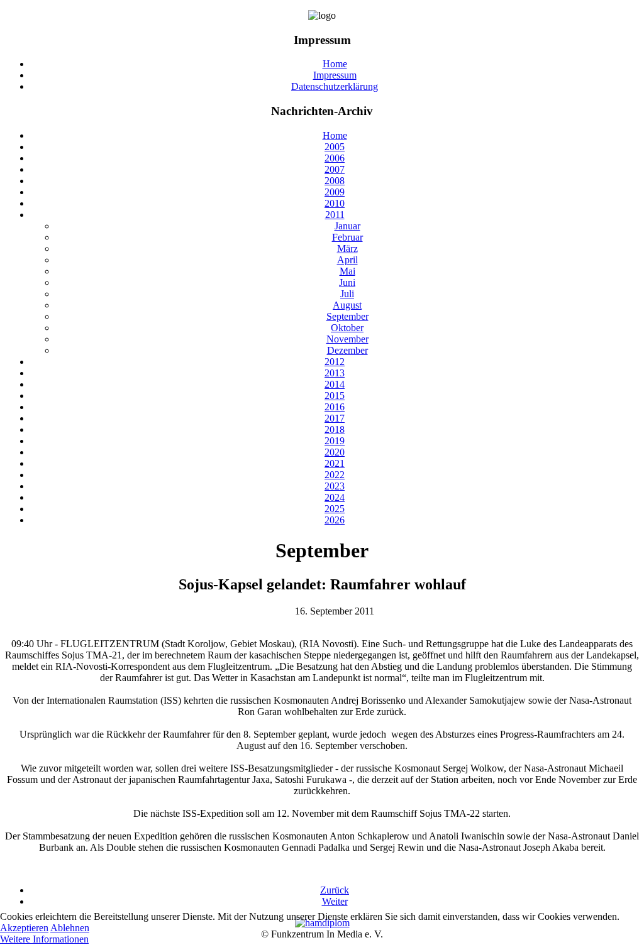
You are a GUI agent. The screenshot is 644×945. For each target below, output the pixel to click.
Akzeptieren (24, 927)
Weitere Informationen (44, 939)
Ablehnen (69, 927)
